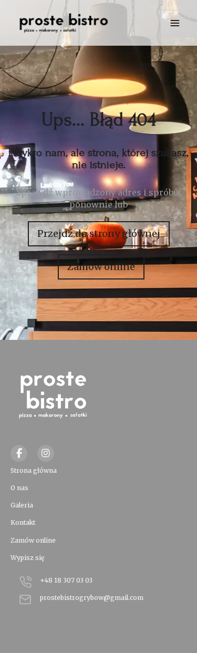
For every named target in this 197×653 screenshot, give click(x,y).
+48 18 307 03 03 (66, 580)
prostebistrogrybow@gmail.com (91, 598)
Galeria (22, 505)
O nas (19, 488)
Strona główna (34, 470)
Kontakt (23, 522)
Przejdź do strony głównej (98, 233)
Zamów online (101, 267)
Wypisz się (27, 558)
